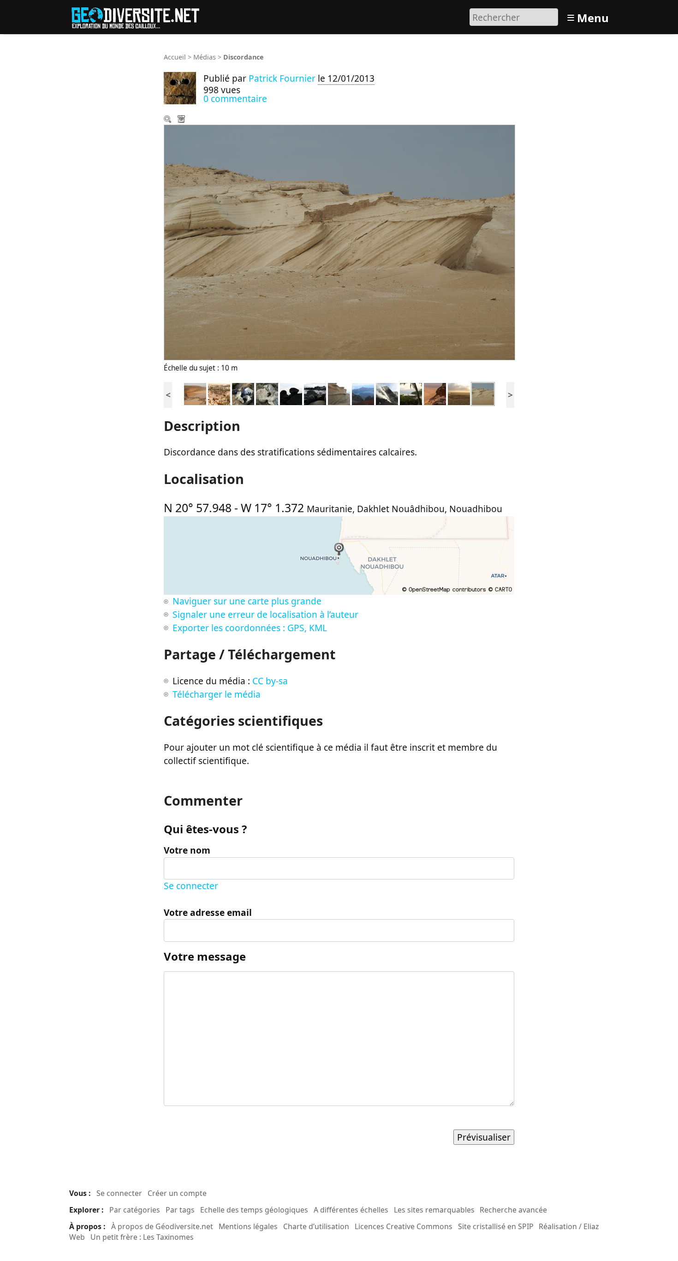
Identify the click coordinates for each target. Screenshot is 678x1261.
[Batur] (387, 393)
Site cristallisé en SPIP (496, 1226)
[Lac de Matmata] (195, 393)
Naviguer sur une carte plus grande (246, 601)
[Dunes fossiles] (339, 393)
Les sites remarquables (434, 1210)
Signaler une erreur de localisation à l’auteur (265, 614)
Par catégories (134, 1210)
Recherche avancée (513, 1210)
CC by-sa (270, 681)
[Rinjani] (363, 393)
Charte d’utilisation (316, 1226)
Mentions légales (248, 1226)
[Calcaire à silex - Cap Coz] (267, 393)
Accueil (175, 57)
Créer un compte (177, 1193)
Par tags (180, 1210)
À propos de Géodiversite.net (162, 1226)
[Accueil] (139, 16)
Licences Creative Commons (403, 1226)
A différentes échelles (351, 1210)
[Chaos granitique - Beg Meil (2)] (291, 393)
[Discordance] (483, 393)
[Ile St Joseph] (411, 393)
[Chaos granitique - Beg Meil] (315, 393)
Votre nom (187, 850)
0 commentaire (235, 98)
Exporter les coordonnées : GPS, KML (249, 628)
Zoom (168, 120)
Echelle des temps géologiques (254, 1210)
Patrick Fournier (282, 78)
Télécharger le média (182, 120)
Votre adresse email (208, 912)
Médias (204, 57)
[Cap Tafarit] (459, 393)
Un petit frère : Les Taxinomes (142, 1237)
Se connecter (191, 885)
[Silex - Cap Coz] (243, 393)
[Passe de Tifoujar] (435, 393)
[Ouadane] (219, 393)
